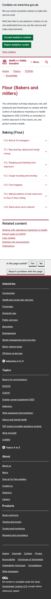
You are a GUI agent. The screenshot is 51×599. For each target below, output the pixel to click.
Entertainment (9, 333)
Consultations (35, 565)
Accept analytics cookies (17, 37)
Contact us (7, 486)
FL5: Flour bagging (13, 184)
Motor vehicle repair (12, 346)
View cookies (9, 52)
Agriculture (7, 326)
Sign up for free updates (14, 479)
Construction (8, 293)
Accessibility (8, 559)
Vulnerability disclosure (14, 565)
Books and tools (10, 515)
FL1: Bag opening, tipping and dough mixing (22, 151)
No (41, 263)
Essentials (11, 75)
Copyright (16, 553)
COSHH (29, 71)
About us (6, 466)
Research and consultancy (15, 535)
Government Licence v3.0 (14, 586)
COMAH (6, 439)
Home (5, 71)
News (5, 472)
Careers (6, 499)
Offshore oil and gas (12, 353)
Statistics (7, 492)
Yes (33, 263)
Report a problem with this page (25, 271)
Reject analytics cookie (16, 44)
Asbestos (7, 406)
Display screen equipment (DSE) (18, 399)
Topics (17, 71)
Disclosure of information (30, 559)
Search (5, 553)
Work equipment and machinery (17, 413)
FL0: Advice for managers (16, 140)
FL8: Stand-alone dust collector (19, 207)
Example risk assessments (15, 242)
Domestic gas (9, 313)
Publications (8, 246)
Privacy (38, 553)
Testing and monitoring (13, 528)
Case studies (8, 238)
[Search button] (46, 62)
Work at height (9, 433)
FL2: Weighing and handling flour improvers (20, 164)
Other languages (10, 571)
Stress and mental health (14, 419)
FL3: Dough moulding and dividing (20, 175)
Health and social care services (17, 300)
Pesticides (7, 306)
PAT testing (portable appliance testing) (22, 426)
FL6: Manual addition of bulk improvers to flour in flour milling (23, 196)
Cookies (28, 553)
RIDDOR (6, 386)
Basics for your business (14, 379)
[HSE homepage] (14, 62)
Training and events (11, 522)
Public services (10, 320)
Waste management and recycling (19, 340)
